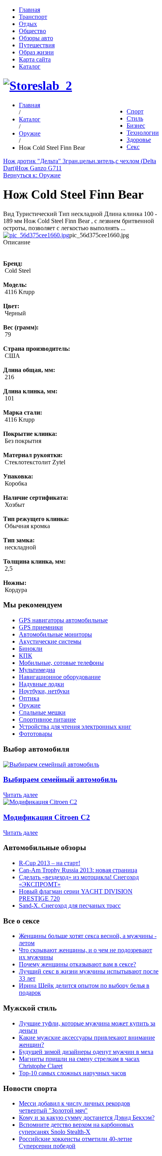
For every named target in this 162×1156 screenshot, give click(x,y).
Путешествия (37, 45)
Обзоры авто (36, 38)
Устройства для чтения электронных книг (75, 726)
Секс (133, 146)
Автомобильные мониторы (55, 634)
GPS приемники (41, 627)
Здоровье (139, 139)
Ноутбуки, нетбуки (44, 691)
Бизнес (136, 125)
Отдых (28, 23)
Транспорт (33, 16)
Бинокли (30, 648)
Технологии (143, 132)
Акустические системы (50, 641)
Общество (32, 31)
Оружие (29, 133)
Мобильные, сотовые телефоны (61, 662)
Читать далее (20, 794)
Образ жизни (36, 52)
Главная (29, 9)
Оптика (29, 698)
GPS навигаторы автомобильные (63, 620)
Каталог (29, 66)
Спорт (135, 111)
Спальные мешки (42, 712)
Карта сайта (35, 59)
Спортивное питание (47, 719)
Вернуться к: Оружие (32, 175)
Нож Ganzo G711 (39, 168)
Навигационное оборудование (60, 677)
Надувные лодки (41, 684)
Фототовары (35, 733)
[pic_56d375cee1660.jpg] (36, 235)
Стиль (135, 118)
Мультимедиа (37, 669)
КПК (25, 655)
